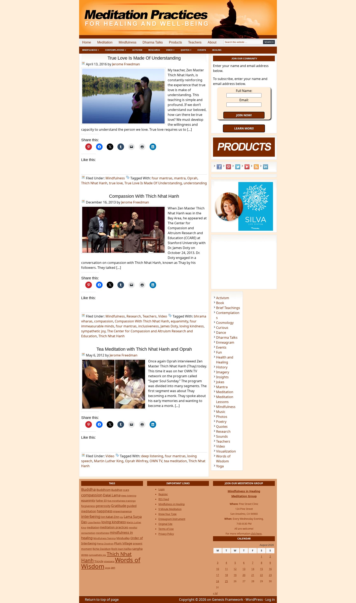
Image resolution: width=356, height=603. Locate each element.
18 (226, 575)
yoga (107, 567)
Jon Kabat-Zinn (110, 517)
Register (163, 494)
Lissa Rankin (94, 522)
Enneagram (225, 342)
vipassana (109, 561)
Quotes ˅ (186, 50)
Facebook (219, 166)
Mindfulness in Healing (171, 504)
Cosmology (225, 322)
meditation (93, 527)
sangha (137, 549)
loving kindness (191, 326)
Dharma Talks (153, 42)
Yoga (220, 466)
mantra (180, 178)
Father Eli (101, 500)
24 (217, 581)
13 (243, 569)
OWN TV (156, 461)
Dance (221, 332)
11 (226, 569)
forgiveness (88, 506)
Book (220, 303)
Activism (137, 50)
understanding (195, 183)
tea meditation (175, 461)
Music (220, 411)
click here (256, 533)
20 (243, 575)
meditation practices (114, 527)
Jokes (220, 382)
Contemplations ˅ (115, 50)
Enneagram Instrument (171, 519)
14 (252, 569)
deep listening (152, 456)
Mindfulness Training (104, 538)
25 (226, 581)
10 (217, 569)
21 (252, 575)
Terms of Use (166, 529)
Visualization (226, 451)
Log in (270, 599)
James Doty (169, 326)
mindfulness (102, 532)
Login (161, 489)
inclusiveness (148, 326)
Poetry (221, 421)
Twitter (237, 166)
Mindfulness (127, 42)
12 (235, 569)
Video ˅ (170, 50)
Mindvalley (123, 538)
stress (84, 555)
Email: (244, 100)
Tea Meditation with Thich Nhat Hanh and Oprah (144, 349)
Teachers (194, 42)
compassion (103, 321)
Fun (219, 352)
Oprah (192, 178)
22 (261, 575)
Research (154, 50)
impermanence (122, 511)
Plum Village (123, 543)
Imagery (222, 372)
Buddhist (116, 490)
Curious (222, 327)
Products (175, 42)
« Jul (215, 593)
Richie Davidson (102, 548)
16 (270, 569)
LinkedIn (265, 166)
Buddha (88, 489)
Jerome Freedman (126, 64)
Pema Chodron (105, 543)
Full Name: (244, 90)
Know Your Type (167, 514)
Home (86, 42)
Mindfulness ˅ (90, 50)
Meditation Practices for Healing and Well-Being (126, 14)
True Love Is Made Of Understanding (144, 58)
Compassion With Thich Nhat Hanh (144, 196)
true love (116, 183)
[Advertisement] (260, 14)
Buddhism (103, 490)
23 (270, 575)
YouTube (247, 166)
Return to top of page (102, 599)
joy (121, 516)
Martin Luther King (108, 461)
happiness (104, 511)
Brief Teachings (228, 308)
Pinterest (228, 166)
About (212, 42)
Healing (216, 50)
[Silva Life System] (244, 230)
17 (217, 575)
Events (202, 50)
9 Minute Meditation (170, 509)
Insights (222, 377)
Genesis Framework (227, 599)
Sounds (222, 436)
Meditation (104, 42)
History (221, 367)
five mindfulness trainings (121, 500)
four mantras (162, 178)
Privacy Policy (166, 534)
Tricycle (98, 561)
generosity (103, 506)
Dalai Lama (112, 495)
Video (162, 316)
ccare (126, 489)
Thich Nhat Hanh (94, 183)
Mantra (222, 387)
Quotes (222, 426)
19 (235, 575)
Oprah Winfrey (136, 461)
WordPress (254, 599)
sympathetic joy (93, 331)
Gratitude (118, 505)
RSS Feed (256, 166)
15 (261, 569)
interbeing (90, 516)
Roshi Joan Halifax (121, 548)
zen (113, 567)
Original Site (165, 524)
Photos (221, 416)
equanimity (179, 321)
